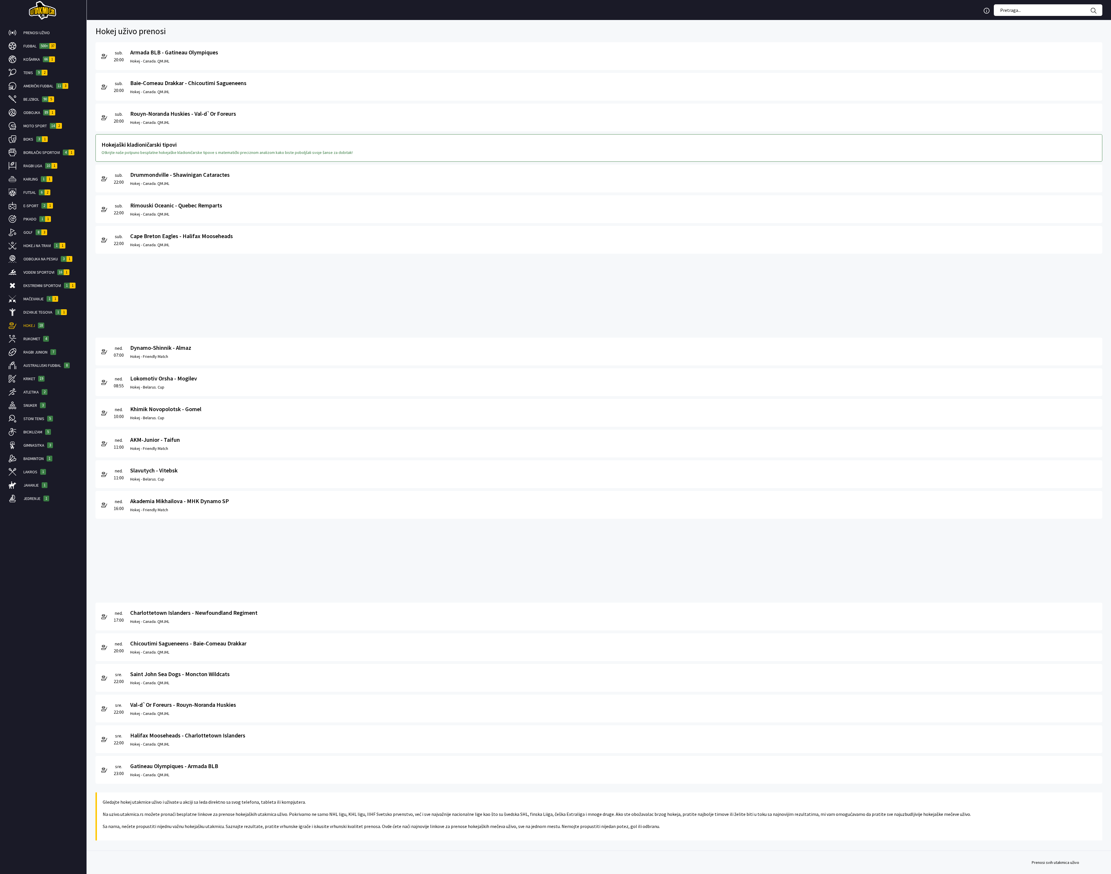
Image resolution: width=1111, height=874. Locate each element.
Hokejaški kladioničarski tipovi (139, 144)
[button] (43, 32)
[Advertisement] (269, 294)
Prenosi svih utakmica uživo (1055, 862)
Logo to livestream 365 (43, 10)
